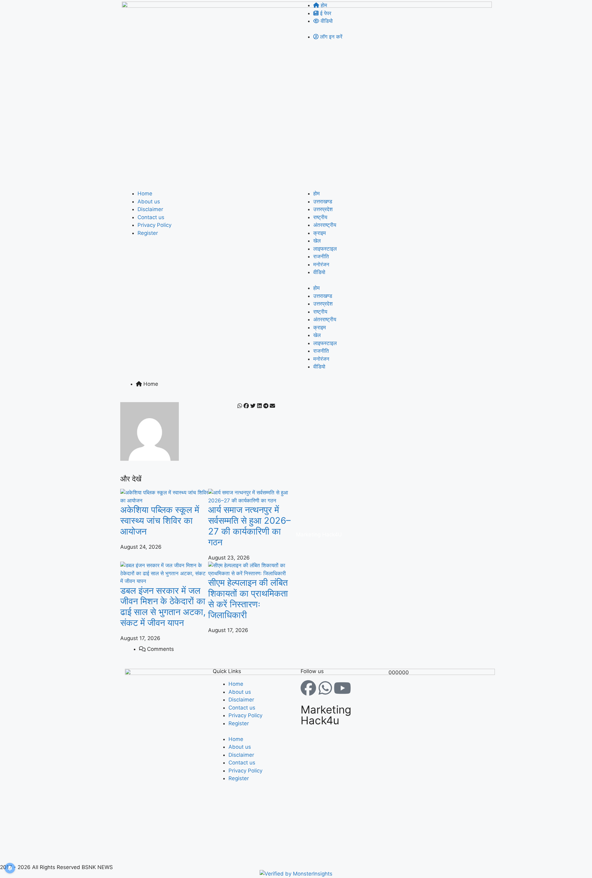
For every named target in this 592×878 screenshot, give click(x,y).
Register (148, 233)
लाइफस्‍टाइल (325, 249)
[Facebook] (308, 688)
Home (145, 193)
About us (149, 201)
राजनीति (321, 256)
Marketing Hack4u (326, 715)
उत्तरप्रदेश (323, 209)
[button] (239, 406)
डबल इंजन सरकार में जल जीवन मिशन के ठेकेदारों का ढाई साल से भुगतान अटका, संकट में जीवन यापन (163, 606)
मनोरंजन (321, 264)
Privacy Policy (154, 225)
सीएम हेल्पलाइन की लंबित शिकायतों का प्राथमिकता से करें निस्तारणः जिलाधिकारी (248, 598)
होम (316, 193)
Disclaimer (150, 209)
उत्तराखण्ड (322, 201)
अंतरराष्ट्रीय (324, 225)
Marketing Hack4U (319, 534)
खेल (317, 241)
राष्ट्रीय (320, 217)
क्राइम (319, 233)
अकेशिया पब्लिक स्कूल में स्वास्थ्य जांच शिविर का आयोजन (159, 520)
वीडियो (319, 272)
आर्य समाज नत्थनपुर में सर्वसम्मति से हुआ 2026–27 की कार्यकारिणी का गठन (249, 525)
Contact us (151, 217)
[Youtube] (342, 688)
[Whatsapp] (325, 688)
